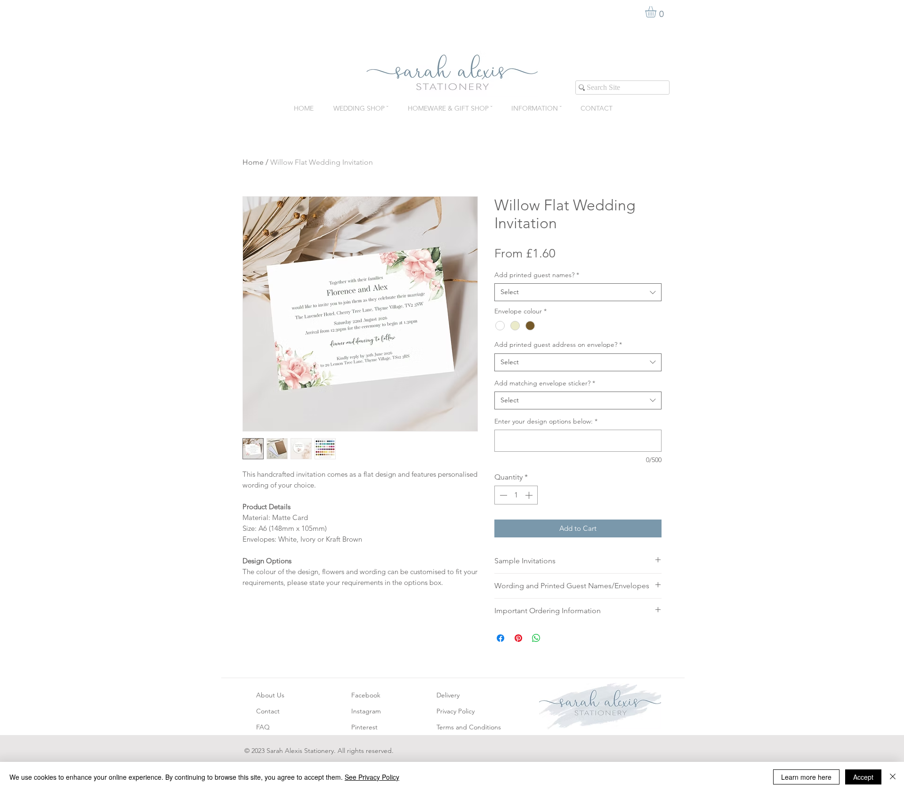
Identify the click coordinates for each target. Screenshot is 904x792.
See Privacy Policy (372, 777)
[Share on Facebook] (500, 638)
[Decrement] (502, 495)
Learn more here (806, 777)
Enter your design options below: (545, 421)
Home (253, 162)
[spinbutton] (516, 495)
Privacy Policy (455, 711)
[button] (657, 11)
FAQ (263, 727)
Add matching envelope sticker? (544, 383)
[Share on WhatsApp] (536, 638)
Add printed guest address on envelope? (558, 344)
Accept (863, 777)
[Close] (892, 776)
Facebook (365, 695)
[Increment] (529, 495)
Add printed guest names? (536, 275)
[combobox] (578, 292)
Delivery (448, 695)
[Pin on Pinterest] (518, 638)
